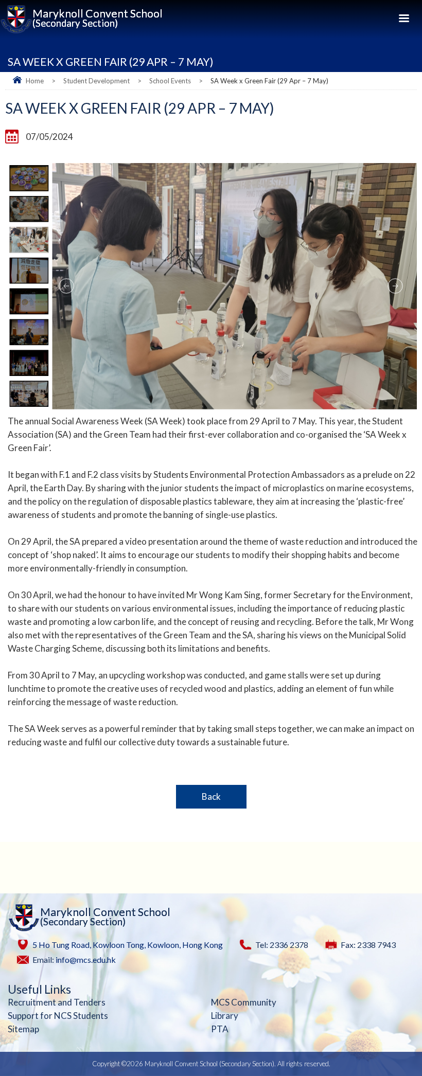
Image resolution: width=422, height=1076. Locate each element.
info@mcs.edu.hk (86, 959)
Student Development (96, 81)
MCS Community (243, 1002)
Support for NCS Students (58, 1015)
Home (35, 81)
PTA (219, 1029)
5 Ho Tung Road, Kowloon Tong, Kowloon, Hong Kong (127, 944)
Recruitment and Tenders (57, 1002)
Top (411, 1046)
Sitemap (23, 1029)
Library (224, 1015)
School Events (170, 81)
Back (211, 796)
